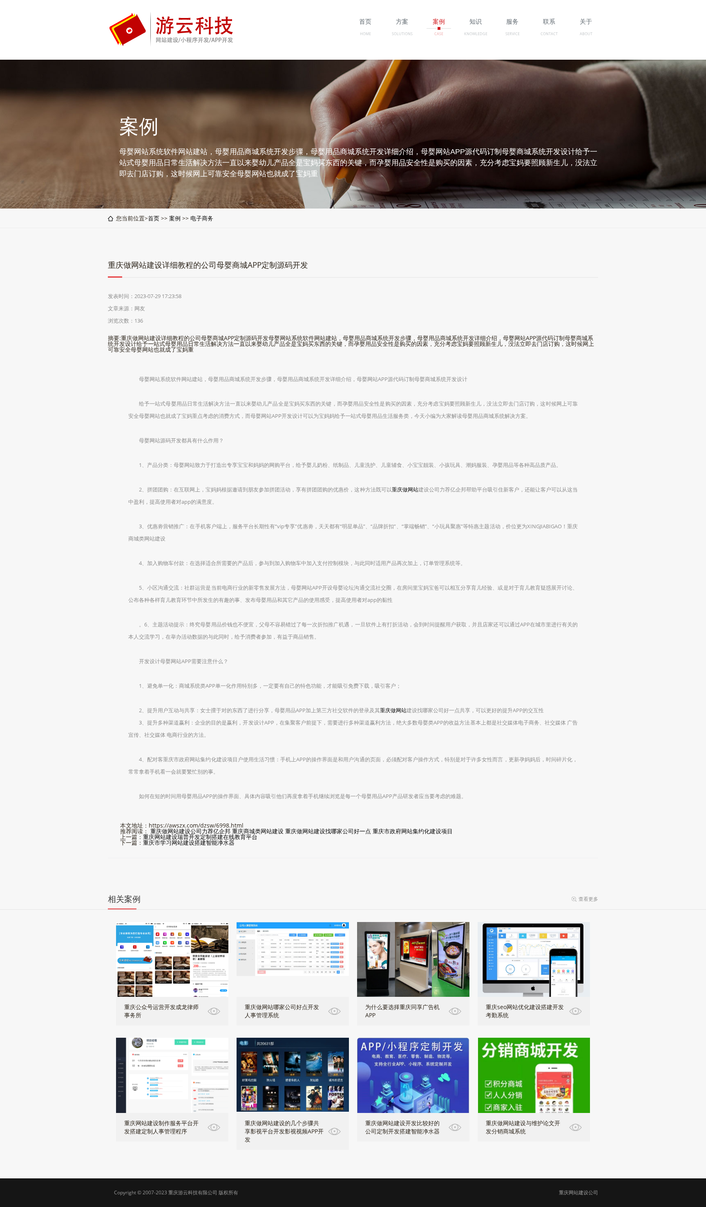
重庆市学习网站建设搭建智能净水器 (189, 842)
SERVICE (512, 34)
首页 (153, 218)
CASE (438, 34)
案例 (175, 218)
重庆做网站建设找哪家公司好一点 (328, 831)
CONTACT (549, 34)
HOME (365, 34)
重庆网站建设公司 (578, 1192)
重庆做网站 (405, 489)
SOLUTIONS (402, 34)
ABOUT (586, 34)
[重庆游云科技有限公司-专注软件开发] (173, 44)
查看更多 (588, 898)
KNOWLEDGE (475, 34)
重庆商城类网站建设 (258, 831)
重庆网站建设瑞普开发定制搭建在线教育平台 (200, 837)
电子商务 (201, 218)
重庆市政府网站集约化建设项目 (413, 831)
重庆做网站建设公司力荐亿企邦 (190, 831)
